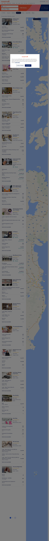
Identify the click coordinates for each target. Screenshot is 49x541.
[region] (25, 61)
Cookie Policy (17, 62)
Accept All (28, 65)
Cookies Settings (20, 65)
